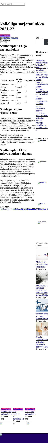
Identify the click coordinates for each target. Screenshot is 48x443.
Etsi (37, 38)
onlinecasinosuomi (10, 38)
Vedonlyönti (5, 35)
